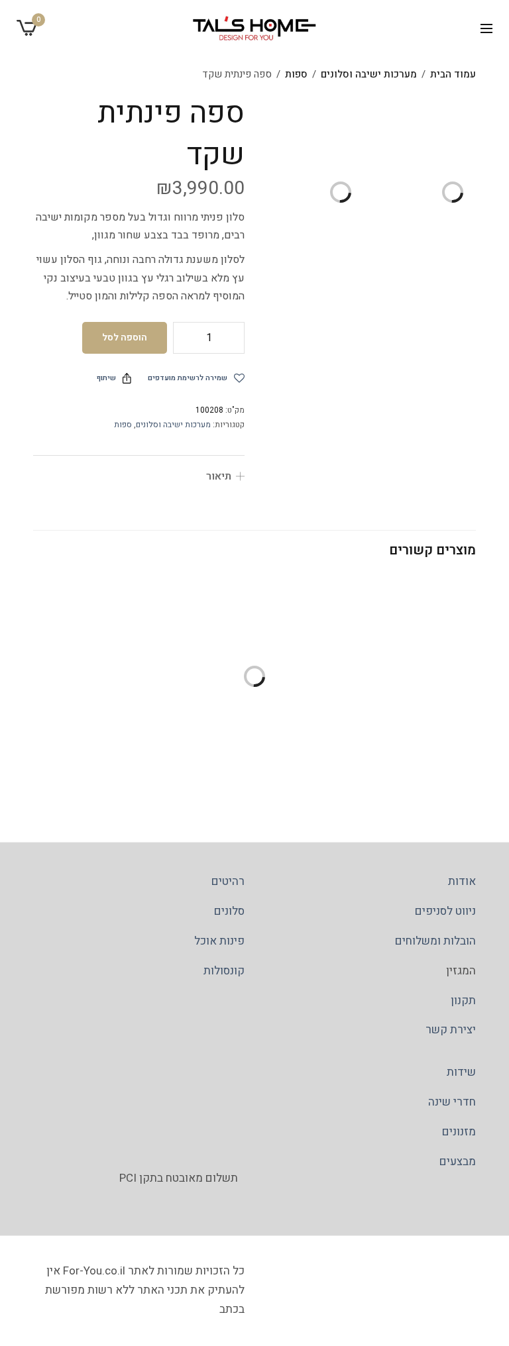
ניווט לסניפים (445, 911)
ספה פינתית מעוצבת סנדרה (370, 741)
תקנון (463, 1000)
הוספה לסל (124, 337)
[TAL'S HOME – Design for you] (254, 28)
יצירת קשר (450, 1030)
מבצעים (457, 1161)
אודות (462, 881)
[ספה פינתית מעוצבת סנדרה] (370, 648)
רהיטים (228, 881)
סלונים (229, 911)
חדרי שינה (452, 1102)
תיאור (218, 476)
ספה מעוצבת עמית (139, 740)
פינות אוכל (219, 941)
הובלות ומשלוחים (435, 941)
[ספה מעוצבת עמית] (139, 647)
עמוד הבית (453, 74)
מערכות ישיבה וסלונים (369, 74)
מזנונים (459, 1131)
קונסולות (224, 970)
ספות (296, 74)
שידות (461, 1072)
